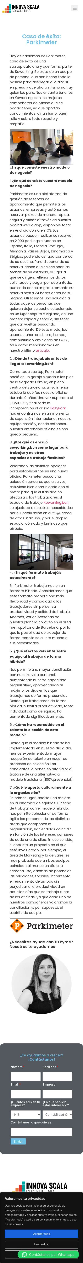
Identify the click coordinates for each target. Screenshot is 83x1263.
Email (15, 1084)
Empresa (48, 1084)
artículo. (43, 350)
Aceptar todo (41, 1233)
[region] (41, 1227)
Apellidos (49, 1066)
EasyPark (58, 408)
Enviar (18, 1141)
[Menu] (74, 8)
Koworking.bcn (56, 502)
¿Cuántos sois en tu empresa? (25, 1103)
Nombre (16, 1066)
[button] (48, 1254)
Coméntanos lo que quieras (31, 1122)
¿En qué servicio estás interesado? (55, 1103)
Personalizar (41, 1244)
